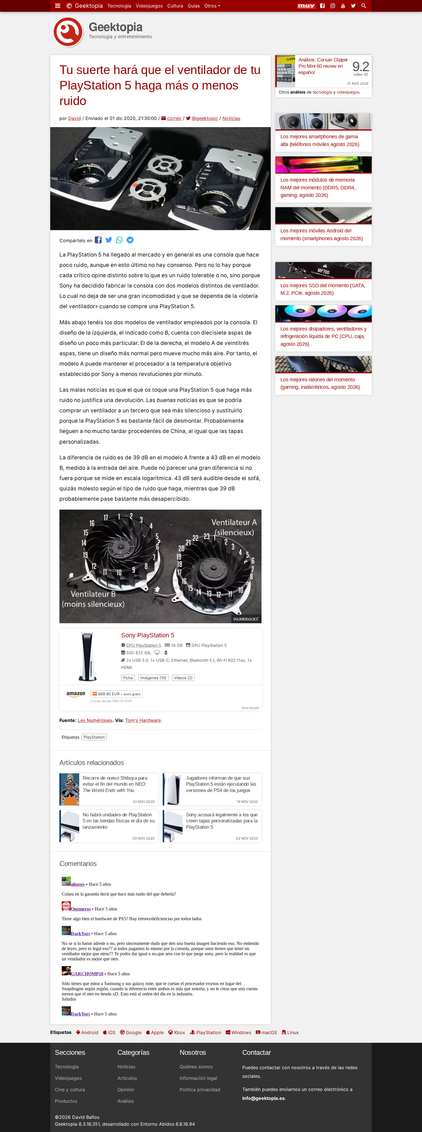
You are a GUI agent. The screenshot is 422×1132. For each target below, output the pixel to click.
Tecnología (119, 6)
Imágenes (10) (153, 677)
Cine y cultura (70, 1089)
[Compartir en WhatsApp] (120, 240)
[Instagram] (333, 6)
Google (134, 1032)
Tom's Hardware (143, 720)
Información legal (198, 1078)
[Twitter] (354, 6)
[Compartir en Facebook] (99, 240)
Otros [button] (211, 6)
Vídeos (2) (183, 677)
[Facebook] (323, 6)
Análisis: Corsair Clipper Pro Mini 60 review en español (323, 66)
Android (89, 1032)
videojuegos (348, 92)
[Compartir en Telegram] (131, 240)
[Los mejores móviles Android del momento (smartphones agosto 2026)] (323, 215)
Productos (66, 1101)
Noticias (231, 118)
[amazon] (77, 694)
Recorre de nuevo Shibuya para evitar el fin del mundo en (115, 784)
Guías (194, 6)
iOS (111, 1032)
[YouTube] (343, 6)
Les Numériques (95, 720)
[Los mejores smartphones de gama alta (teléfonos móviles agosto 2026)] (323, 121)
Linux (293, 1032)
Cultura (175, 6)
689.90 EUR (119, 694)
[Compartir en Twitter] (109, 240)
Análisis (125, 1101)
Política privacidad (200, 1089)
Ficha (128, 677)
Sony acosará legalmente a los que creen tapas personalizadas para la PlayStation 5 (222, 821)
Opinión (125, 1089)
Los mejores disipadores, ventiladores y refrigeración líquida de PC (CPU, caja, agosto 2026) (323, 336)
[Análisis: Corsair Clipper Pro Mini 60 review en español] (285, 71)
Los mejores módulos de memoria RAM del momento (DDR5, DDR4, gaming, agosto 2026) (318, 187)
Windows (241, 1032)
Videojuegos (149, 6)
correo (174, 118)
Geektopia (88, 5)
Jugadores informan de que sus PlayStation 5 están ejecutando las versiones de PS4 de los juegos (221, 784)
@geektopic (205, 118)
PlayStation (94, 737)
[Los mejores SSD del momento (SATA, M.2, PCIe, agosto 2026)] (323, 270)
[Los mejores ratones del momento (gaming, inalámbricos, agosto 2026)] (323, 364)
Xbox (179, 1032)
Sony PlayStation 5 (147, 635)
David (74, 118)
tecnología (322, 92)
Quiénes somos (196, 1066)
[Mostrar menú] (58, 5)
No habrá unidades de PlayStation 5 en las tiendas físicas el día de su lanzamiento (118, 821)
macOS (269, 1032)
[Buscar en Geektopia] (364, 6)
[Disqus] (160, 946)
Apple (157, 1032)
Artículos (127, 1078)
